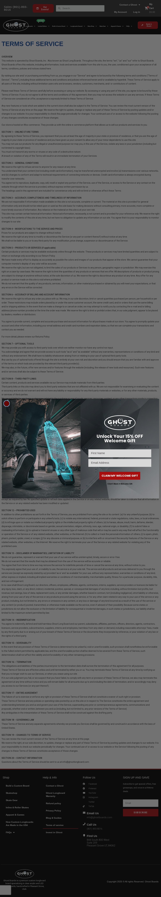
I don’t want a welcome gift (119, 484)
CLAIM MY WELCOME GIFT (120, 476)
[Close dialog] (6, 403)
